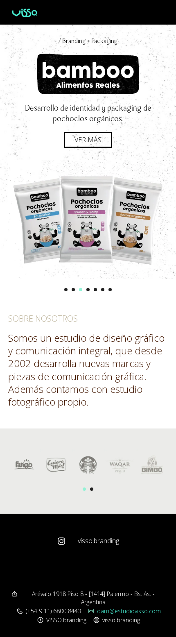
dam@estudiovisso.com (129, 611)
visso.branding (98, 540)
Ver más (88, 139)
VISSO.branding (66, 620)
